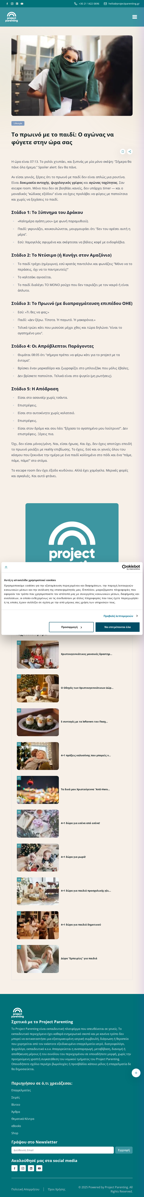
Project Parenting (116, 1187)
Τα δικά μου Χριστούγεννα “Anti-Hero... (85, 789)
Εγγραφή (124, 1150)
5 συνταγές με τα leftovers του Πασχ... (84, 721)
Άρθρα (15, 1112)
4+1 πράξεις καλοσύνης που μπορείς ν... (86, 755)
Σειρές (15, 1097)
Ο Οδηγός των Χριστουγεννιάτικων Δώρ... (87, 687)
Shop (14, 1133)
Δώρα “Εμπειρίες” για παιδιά (79, 958)
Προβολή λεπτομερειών (118, 615)
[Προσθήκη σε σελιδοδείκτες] (123, 151)
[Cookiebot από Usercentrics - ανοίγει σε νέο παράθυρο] (124, 567)
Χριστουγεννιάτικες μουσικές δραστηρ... (86, 654)
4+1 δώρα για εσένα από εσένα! (80, 823)
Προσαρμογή (69, 627)
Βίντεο (15, 1105)
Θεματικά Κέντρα (22, 1119)
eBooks (16, 1126)
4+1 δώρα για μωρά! (73, 857)
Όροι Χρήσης (56, 1189)
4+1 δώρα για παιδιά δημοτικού (81, 924)
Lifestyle (18, 123)
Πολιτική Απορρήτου (25, 1189)
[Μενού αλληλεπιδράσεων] (136, 1073)
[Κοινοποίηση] (130, 151)
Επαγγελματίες (21, 1090)
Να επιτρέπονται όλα (117, 627)
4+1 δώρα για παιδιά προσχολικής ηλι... (86, 890)
